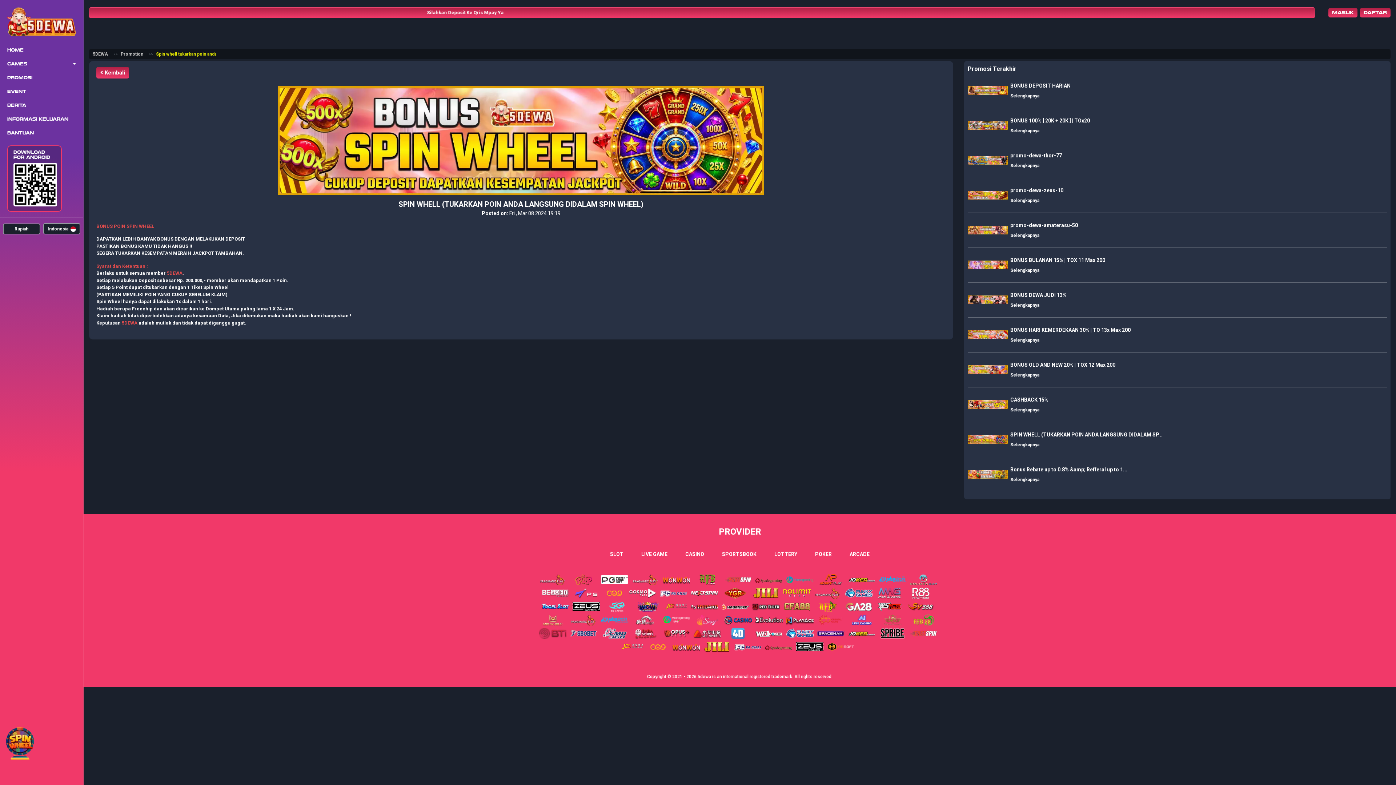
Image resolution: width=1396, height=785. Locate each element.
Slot (616, 554)
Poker (823, 554)
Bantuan (20, 133)
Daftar (1375, 12)
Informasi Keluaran (37, 119)
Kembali (114, 72)
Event (16, 91)
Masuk (1343, 12)
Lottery (785, 554)
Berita (16, 105)
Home (15, 50)
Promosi (19, 77)
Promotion (132, 54)
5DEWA (100, 54)
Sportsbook (739, 554)
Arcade (860, 554)
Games (17, 64)
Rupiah (21, 229)
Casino (694, 554)
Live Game (654, 554)
